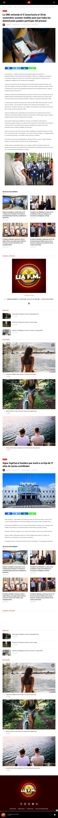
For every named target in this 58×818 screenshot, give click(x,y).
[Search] (54, 2)
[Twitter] (16, 68)
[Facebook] (8, 68)
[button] (29, 303)
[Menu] (4, 2)
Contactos (30, 808)
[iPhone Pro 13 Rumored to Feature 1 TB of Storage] (7, 324)
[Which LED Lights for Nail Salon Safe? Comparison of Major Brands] (29, 394)
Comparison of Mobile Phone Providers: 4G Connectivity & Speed (21, 374)
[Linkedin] (24, 68)
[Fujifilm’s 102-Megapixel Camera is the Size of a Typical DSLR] (7, 332)
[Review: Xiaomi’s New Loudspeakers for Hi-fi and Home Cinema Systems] (29, 431)
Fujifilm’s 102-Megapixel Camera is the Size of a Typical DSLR (27, 330)
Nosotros (13, 808)
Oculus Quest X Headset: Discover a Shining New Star (25, 314)
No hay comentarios (27, 24)
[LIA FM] (29, 2)
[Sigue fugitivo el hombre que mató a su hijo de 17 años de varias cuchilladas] (29, 490)
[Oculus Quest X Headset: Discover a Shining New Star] (7, 316)
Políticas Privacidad (41, 808)
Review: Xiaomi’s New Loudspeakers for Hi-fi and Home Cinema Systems (23, 448)
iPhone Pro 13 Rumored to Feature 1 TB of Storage (24, 322)
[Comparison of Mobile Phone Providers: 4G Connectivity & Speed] (29, 357)
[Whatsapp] (32, 68)
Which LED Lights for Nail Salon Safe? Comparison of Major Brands (21, 411)
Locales (4, 459)
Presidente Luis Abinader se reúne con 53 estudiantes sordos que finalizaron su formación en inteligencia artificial (41, 214)
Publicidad (21, 808)
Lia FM (8, 24)
